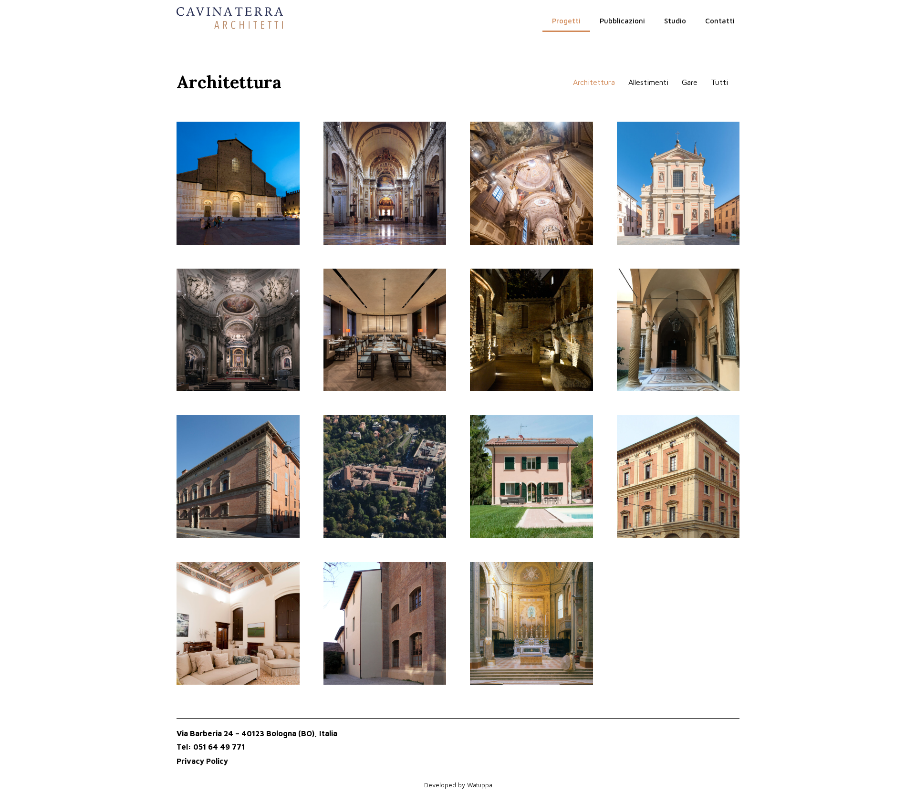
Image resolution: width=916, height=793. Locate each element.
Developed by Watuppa (458, 785)
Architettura (594, 82)
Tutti (719, 82)
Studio (675, 21)
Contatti (720, 21)
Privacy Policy (202, 761)
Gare (689, 82)
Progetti (566, 21)
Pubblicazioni (622, 21)
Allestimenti (648, 82)
